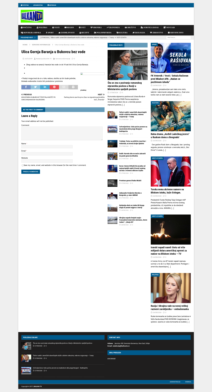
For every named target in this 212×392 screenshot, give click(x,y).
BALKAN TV (38, 386)
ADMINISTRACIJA (175, 382)
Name (23, 143)
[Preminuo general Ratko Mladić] (112, 183)
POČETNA (27, 27)
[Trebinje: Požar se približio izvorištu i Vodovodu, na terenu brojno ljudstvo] (112, 143)
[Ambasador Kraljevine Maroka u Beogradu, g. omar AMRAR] (112, 195)
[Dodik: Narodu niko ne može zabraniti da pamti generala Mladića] (112, 156)
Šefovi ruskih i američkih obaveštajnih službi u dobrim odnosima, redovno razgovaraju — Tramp (133, 114)
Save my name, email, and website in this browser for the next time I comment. (55, 165)
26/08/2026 (124, 210)
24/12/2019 (29, 58)
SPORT (50, 33)
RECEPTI (85, 33)
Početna (25, 5)
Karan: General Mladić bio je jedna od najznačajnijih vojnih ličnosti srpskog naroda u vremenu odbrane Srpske (132, 168)
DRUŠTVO (131, 27)
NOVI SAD (170, 27)
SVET (83, 27)
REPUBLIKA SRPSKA (32, 33)
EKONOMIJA (114, 27)
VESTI (57, 27)
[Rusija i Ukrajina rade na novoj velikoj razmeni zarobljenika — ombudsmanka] (171, 288)
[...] (123, 104)
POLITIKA (42, 27)
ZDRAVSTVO (157, 33)
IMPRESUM (52, 5)
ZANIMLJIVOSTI (67, 33)
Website (24, 158)
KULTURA (123, 33)
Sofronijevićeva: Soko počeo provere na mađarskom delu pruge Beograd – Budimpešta (133, 129)
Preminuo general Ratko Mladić (130, 181)
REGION (70, 27)
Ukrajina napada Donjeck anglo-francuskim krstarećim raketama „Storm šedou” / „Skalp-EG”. (133, 220)
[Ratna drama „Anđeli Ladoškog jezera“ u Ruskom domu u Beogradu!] (171, 116)
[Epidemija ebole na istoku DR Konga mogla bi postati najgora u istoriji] (112, 208)
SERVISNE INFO (176, 33)
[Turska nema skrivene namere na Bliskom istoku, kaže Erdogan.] (171, 172)
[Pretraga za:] (178, 37)
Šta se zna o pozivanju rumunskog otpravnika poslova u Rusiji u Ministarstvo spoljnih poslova (125, 86)
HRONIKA (97, 27)
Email (23, 151)
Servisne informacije (63, 58)
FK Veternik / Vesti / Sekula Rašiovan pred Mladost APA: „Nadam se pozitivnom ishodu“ (169, 79)
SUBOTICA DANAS (151, 27)
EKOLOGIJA (139, 33)
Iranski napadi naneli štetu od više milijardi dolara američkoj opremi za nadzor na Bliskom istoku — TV (169, 250)
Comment (25, 125)
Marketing (39, 5)
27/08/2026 (114, 92)
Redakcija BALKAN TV (44, 58)
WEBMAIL (188, 382)
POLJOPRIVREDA (103, 33)
